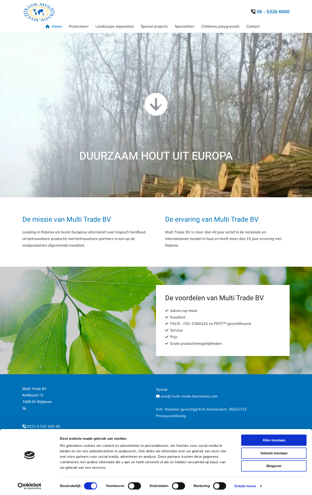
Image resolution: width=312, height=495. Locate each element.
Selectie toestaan (274, 453)
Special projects (154, 26)
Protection (77, 26)
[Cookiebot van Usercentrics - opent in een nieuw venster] (30, 486)
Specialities (184, 26)
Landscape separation (114, 26)
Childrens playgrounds (220, 26)
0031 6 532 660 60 (43, 426)
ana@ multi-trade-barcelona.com (189, 396)
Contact (253, 26)
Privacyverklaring (171, 415)
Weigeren (273, 466)
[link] (82, 26)
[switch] (134, 486)
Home (57, 26)
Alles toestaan (274, 440)
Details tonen (245, 486)
